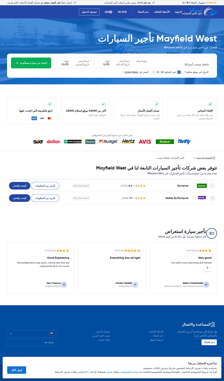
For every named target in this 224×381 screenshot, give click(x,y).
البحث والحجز (19, 185)
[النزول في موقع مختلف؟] (211, 72)
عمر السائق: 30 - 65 (166, 72)
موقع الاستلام (141, 61)
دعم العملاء (143, 12)
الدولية (178, 12)
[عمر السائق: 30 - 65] (179, 72)
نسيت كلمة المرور (101, 335)
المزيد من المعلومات (45, 185)
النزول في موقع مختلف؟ (196, 72)
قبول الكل (16, 370)
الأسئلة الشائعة (162, 12)
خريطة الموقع (156, 339)
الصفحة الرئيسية (204, 157)
